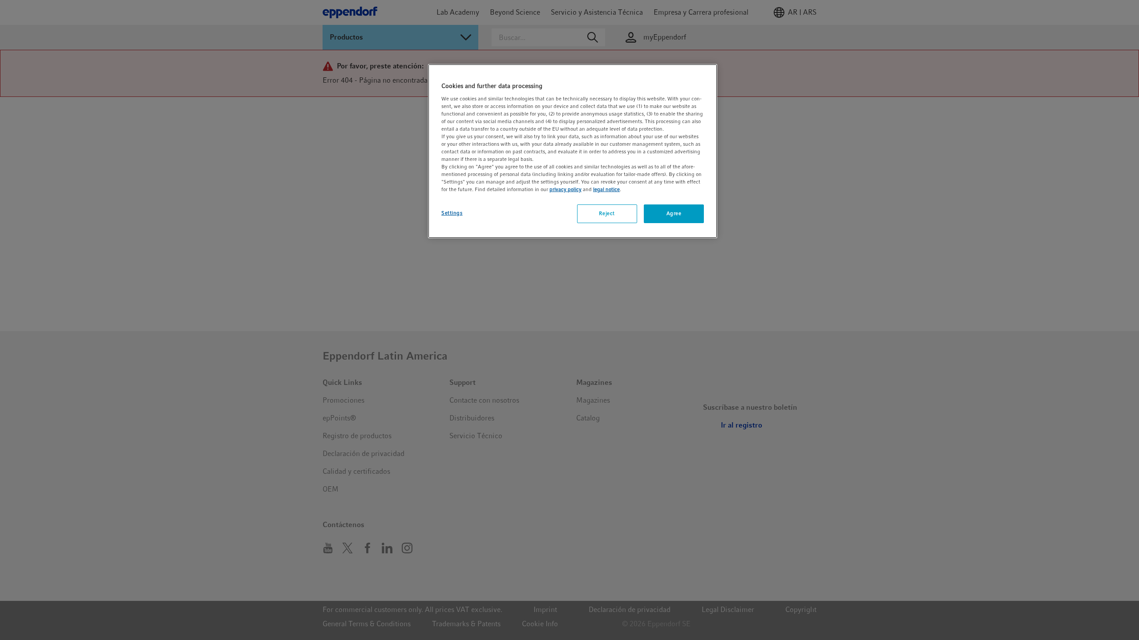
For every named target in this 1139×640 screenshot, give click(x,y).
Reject (606, 213)
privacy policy (565, 189)
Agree (674, 213)
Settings (452, 213)
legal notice (606, 189)
